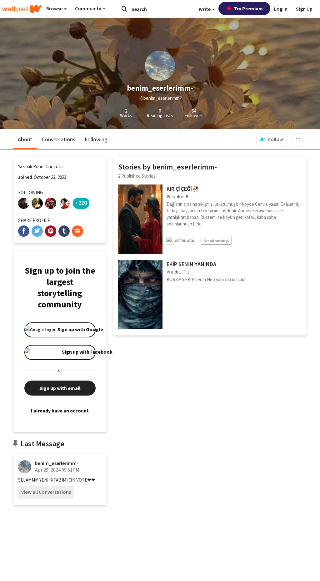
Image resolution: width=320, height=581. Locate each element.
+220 (81, 202)
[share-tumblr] (64, 231)
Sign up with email (60, 388)
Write (205, 9)
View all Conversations (46, 492)
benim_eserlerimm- (56, 463)
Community (88, 8)
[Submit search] (124, 9)
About (25, 139)
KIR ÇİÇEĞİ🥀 (183, 188)
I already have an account (60, 410)
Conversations (58, 139)
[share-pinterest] (50, 231)
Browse (54, 8)
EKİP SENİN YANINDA (191, 264)
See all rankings (216, 240)
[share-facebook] (23, 231)
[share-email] (77, 231)
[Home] (22, 9)
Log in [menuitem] (281, 9)
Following (96, 139)
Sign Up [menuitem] (304, 9)
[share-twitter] (37, 231)
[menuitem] (271, 139)
